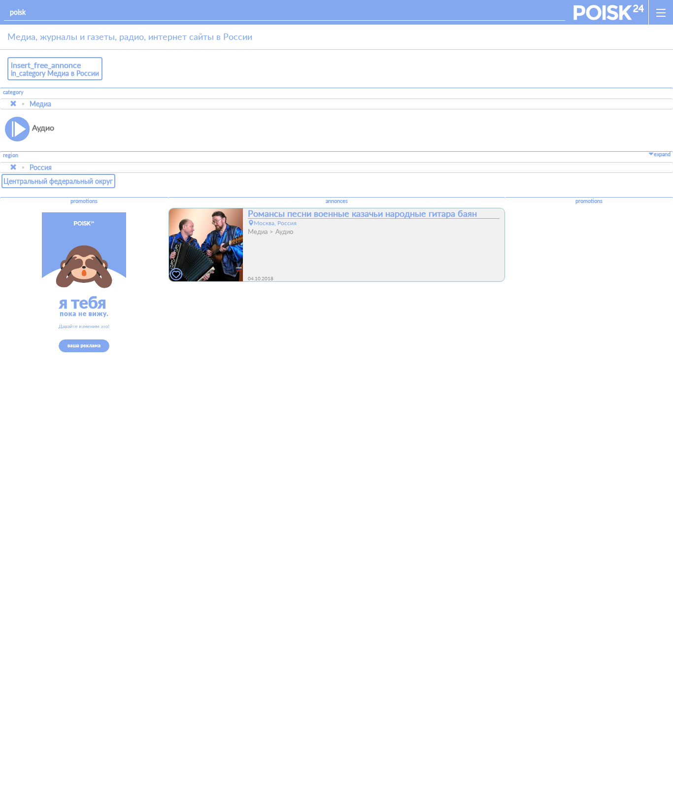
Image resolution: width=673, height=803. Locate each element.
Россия (41, 167)
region (10, 155)
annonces (337, 201)
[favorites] (176, 274)
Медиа (40, 104)
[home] (608, 12)
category (13, 92)
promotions (84, 201)
